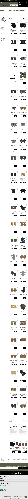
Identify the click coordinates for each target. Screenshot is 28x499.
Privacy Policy (20, 494)
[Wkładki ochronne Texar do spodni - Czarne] (23, 240)
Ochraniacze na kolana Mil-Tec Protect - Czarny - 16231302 (14, 112)
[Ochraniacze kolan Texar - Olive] (14, 207)
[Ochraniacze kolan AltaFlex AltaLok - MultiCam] (23, 108)
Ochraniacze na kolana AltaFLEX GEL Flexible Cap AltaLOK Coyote (23, 361)
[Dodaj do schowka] (14, 441)
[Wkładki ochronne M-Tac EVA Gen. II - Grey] (14, 257)
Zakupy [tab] (1, 478)
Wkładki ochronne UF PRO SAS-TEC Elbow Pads (23, 195)
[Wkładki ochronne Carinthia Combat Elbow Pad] (23, 373)
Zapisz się (22, 467)
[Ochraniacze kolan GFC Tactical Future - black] (14, 58)
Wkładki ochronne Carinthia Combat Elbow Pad (23, 377)
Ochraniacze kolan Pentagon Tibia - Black (14, 278)
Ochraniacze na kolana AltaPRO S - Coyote (13, 361)
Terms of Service (23, 494)
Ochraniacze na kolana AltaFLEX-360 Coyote (23, 261)
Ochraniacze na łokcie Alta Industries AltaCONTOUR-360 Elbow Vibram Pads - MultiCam (23, 328)
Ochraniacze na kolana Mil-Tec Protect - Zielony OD (14, 146)
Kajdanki (2, 41)
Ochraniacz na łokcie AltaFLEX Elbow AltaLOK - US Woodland (13, 410)
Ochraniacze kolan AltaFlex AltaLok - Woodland (23, 162)
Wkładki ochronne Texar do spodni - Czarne (23, 245)
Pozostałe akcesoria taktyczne (4, 40)
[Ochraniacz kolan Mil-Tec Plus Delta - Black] (14, 91)
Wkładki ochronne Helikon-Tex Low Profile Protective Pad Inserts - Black (14, 30)
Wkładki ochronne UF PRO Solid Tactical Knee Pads (14, 46)
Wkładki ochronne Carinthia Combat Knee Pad (23, 212)
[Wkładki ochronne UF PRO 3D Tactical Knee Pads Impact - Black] (23, 42)
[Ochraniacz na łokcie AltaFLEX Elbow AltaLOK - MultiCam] (23, 406)
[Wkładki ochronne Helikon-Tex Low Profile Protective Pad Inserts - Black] (14, 25)
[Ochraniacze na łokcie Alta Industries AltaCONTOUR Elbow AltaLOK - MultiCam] (14, 323)
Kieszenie (2, 27)
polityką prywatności (8, 469)
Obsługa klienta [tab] (3, 476)
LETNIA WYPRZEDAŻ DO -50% (11, 1)
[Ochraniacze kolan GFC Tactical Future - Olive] (23, 124)
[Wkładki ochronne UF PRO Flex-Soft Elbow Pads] (23, 141)
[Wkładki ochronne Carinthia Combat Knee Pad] (23, 207)
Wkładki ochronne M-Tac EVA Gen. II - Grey (13, 261)
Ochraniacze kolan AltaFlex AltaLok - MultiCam (23, 112)
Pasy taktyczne (3, 29)
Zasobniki (2, 28)
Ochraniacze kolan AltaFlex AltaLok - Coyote (14, 228)
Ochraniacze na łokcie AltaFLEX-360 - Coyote (13, 344)
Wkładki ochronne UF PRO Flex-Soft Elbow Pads (23, 146)
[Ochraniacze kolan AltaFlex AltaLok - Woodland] (23, 158)
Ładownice (2, 17)
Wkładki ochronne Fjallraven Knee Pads (23, 311)
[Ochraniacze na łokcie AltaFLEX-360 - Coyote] (14, 339)
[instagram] (16, 473)
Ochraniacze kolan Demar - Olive (24, 448)
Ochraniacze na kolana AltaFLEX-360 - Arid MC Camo (13, 294)
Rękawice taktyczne (4, 21)
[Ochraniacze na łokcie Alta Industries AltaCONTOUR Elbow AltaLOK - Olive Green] (14, 158)
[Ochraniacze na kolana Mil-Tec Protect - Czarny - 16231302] (14, 108)
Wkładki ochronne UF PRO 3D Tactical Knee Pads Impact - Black (23, 46)
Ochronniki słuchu (3, 20)
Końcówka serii (23, 447)
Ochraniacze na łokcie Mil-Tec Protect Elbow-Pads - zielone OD (13, 129)
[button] (17, 22)
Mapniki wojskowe (3, 38)
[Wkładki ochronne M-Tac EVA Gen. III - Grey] (23, 273)
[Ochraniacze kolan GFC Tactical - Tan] (14, 373)
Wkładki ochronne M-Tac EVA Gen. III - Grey (23, 278)
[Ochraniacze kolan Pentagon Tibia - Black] (14, 273)
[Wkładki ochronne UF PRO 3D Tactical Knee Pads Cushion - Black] (23, 25)
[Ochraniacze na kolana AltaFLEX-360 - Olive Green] (14, 240)
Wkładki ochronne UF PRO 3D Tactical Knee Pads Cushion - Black (23, 30)
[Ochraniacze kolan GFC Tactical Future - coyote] (23, 174)
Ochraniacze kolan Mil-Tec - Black (14, 179)
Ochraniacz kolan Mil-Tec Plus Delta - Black (13, 96)
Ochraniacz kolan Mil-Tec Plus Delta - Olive (23, 63)
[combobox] (14, 5)
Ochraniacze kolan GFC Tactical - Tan (13, 377)
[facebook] (15, 473)
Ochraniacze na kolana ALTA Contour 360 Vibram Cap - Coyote (23, 228)
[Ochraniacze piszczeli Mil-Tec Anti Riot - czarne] (23, 290)
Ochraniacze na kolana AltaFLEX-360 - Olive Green (14, 245)
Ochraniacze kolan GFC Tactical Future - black (13, 63)
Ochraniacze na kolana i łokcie (3, 23)
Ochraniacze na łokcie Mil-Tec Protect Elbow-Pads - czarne (23, 96)
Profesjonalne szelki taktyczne (4, 33)
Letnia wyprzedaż (17, 447)
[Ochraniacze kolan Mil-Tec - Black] (14, 174)
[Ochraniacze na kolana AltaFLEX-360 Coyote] (23, 257)
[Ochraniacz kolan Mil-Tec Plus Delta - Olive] (23, 58)
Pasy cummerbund (3, 37)
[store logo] (5, 5)
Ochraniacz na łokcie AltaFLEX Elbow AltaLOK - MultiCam (23, 410)
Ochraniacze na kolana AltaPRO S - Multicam (13, 394)
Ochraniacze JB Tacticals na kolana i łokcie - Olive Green (23, 79)
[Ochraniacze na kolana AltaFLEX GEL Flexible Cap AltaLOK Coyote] (23, 356)
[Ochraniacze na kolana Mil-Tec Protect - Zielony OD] (14, 141)
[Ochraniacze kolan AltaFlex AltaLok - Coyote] (14, 224)
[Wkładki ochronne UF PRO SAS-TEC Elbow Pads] (23, 191)
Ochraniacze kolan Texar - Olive (13, 212)
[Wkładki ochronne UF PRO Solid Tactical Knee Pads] (14, 42)
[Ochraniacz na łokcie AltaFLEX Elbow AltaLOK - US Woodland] (14, 406)
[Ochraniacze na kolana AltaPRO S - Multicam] (14, 389)
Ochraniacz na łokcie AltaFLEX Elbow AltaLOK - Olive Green (23, 394)
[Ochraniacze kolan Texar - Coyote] (14, 306)
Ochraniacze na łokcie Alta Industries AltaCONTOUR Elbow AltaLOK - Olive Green (14, 162)
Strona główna (2, 8)
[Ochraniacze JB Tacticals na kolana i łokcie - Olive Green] (23, 75)
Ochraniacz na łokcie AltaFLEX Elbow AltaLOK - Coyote (23, 344)
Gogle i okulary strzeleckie (3, 19)
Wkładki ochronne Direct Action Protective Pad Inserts (13, 195)
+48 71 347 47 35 (2, 486)
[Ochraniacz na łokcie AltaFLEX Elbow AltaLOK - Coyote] (23, 339)
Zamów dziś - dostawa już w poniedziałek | (8, 0)
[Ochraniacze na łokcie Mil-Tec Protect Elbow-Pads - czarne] (23, 91)
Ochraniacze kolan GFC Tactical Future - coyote (23, 179)
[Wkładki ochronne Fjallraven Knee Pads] (23, 306)
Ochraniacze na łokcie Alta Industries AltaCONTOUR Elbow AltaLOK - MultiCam (14, 328)
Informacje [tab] (2, 480)
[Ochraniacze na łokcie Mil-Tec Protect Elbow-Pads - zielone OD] (14, 124)
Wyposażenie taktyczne (8, 8)
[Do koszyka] (13, 452)
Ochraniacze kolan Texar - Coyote (13, 311)
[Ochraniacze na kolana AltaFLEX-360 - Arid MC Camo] (14, 290)
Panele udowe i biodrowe (3, 31)
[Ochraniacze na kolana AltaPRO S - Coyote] (14, 356)
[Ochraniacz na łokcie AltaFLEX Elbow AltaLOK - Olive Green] (23, 389)
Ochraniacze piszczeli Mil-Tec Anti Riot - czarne (23, 294)
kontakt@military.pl (3, 485)
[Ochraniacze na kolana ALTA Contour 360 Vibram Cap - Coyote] (23, 224)
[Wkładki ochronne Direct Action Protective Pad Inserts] (14, 191)
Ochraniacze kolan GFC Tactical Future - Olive (23, 129)
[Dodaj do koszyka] (15, 33)
